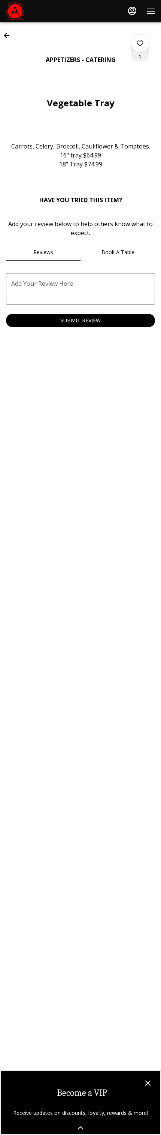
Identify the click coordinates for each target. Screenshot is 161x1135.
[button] (9, 35)
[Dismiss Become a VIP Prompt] (148, 1083)
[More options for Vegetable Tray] (140, 43)
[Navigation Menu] (151, 11)
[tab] (43, 252)
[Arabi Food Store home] (39, 11)
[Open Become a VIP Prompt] (80, 1127)
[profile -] (132, 10)
